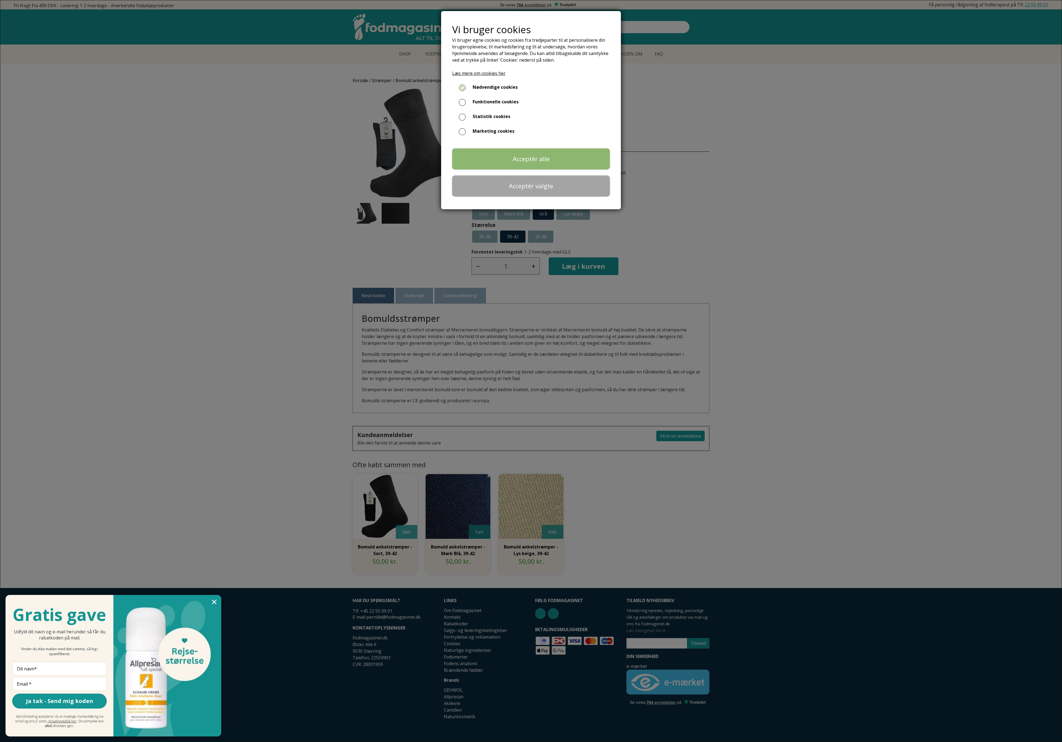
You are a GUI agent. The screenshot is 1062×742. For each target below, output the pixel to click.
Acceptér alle (531, 159)
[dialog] (531, 371)
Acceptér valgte (531, 186)
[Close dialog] (214, 602)
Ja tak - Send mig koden (59, 701)
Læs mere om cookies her (479, 73)
